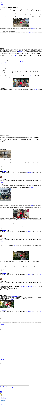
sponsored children (35, 142)
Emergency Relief (4, 62)
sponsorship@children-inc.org (30, 172)
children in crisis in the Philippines (12, 299)
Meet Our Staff (2, 397)
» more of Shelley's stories (2, 69)
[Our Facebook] (0, 400)
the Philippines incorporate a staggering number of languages (26, 286)
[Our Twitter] (2, 400)
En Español (7, 8)
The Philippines (10, 62)
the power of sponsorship (21, 225)
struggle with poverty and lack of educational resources (17, 290)
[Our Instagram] (3, 400)
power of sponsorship (15, 55)
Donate (1, 403)
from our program (31, 205)
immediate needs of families (20, 51)
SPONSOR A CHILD (21, 61)
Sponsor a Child (2, 2)
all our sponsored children (39, 266)
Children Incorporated (6, 9)
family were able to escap (30, 32)
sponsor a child (4, 171)
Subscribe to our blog (2, 182)
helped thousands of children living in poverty (15, 296)
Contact (2, 5)
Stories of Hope (7, 62)
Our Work (2, 4)
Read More (1, 63)
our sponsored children (35, 89)
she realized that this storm (33, 28)
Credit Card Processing (1, 395)
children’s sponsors (24, 218)
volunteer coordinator (29, 75)
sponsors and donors (31, 187)
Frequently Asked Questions (3, 398)
